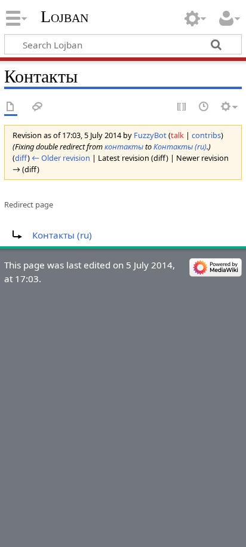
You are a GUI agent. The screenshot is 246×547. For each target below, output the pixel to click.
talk (177, 135)
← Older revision (61, 157)
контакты (123, 146)
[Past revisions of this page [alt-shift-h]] (204, 107)
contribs (206, 135)
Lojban (64, 16)
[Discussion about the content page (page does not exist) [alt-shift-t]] (37, 107)
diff (21, 157)
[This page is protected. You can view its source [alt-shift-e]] (182, 107)
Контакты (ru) (180, 146)
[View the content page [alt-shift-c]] (10, 107)
